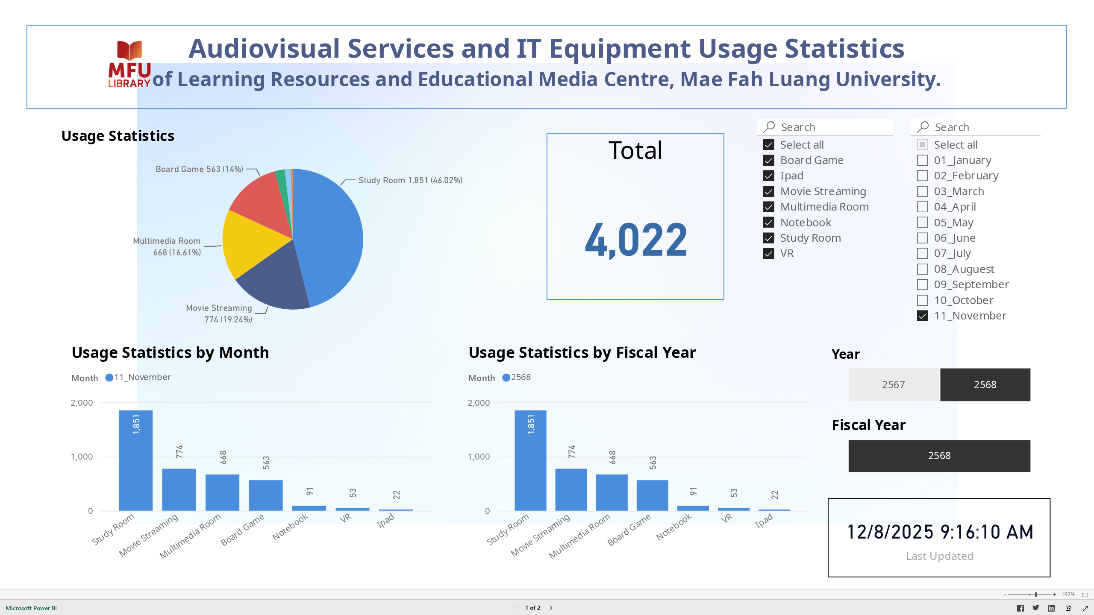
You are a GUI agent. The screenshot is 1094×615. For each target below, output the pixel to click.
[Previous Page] (515, 608)
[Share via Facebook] (1020, 609)
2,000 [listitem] (82, 402)
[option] (328, 238)
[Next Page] (550, 608)
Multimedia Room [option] (190, 535)
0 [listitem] (91, 510)
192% (1068, 594)
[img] (129, 64)
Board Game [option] (242, 529)
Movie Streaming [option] (148, 534)
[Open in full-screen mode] (1085, 609)
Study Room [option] (112, 529)
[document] (547, 68)
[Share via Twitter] (1035, 609)
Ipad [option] (385, 520)
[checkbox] (825, 144)
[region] (547, 294)
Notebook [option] (290, 526)
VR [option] (346, 517)
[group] (546, 67)
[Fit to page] (1082, 595)
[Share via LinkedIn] (1051, 609)
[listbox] (939, 385)
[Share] (1068, 608)
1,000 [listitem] (82, 456)
